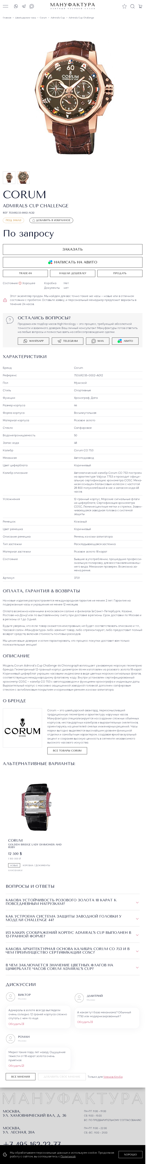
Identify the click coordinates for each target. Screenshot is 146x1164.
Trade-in (25, 272)
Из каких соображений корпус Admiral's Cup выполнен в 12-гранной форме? (68, 933)
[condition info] (20, 282)
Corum (78, 367)
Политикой (68, 1156)
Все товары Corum (67, 749)
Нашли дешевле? (72, 272)
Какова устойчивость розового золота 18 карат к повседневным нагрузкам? (61, 901)
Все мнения (20, 1075)
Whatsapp (36, 340)
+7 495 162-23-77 (32, 1143)
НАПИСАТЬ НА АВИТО (75, 261)
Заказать (72, 249)
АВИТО (128, 340)
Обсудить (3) (16, 1022)
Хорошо (130, 1154)
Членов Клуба (112, 1075)
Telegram (70, 340)
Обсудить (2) (16, 1064)
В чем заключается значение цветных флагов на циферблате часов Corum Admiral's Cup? (59, 966)
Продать (119, 272)
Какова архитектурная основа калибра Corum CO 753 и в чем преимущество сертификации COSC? (68, 949)
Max (101, 340)
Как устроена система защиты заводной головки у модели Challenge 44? (63, 917)
